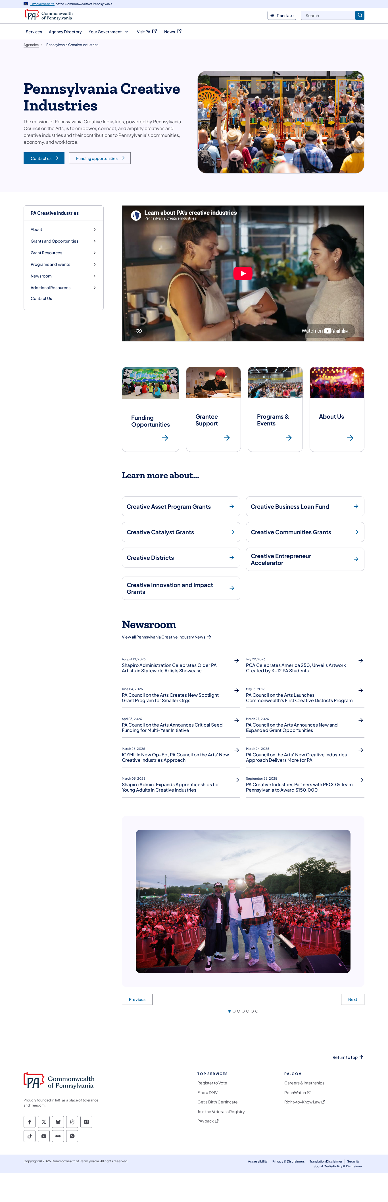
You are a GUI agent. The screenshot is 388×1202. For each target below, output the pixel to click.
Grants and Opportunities (54, 241)
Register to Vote (212, 1082)
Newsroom (41, 276)
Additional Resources (50, 287)
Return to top (345, 1057)
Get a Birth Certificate (217, 1101)
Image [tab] (229, 1011)
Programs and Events (50, 264)
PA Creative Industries (55, 213)
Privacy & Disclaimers (288, 1161)
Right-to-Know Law (302, 1101)
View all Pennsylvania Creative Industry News (163, 636)
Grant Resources (46, 252)
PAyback (205, 1120)
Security (353, 1161)
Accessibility (258, 1161)
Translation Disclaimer (326, 1161)
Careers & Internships (304, 1082)
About (36, 229)
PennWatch (295, 1092)
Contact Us (41, 298)
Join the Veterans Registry (221, 1111)
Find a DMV (207, 1092)
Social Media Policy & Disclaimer (338, 1166)
